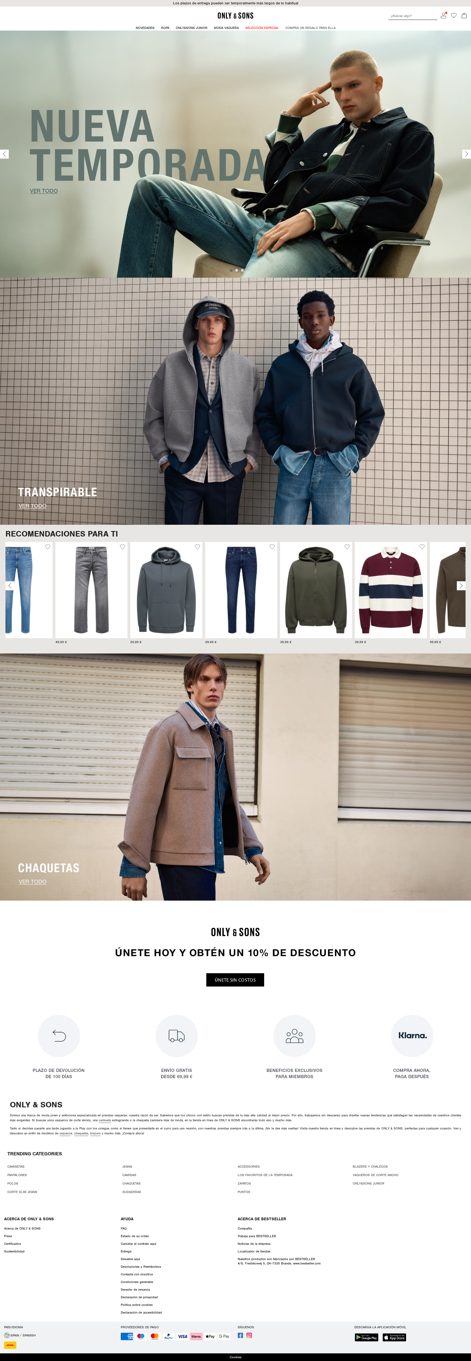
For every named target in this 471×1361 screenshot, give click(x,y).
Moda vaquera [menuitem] (226, 28)
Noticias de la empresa (254, 1244)
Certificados (12, 1244)
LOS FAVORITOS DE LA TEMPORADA (265, 1175)
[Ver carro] (464, 16)
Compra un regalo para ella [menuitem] (310, 28)
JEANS (127, 1166)
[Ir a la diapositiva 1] (231, 270)
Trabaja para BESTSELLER (257, 1236)
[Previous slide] (4, 154)
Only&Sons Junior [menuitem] (191, 28)
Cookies (235, 1357)
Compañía (245, 1228)
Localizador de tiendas (254, 1251)
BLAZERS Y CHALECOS (370, 1166)
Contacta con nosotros (137, 1274)
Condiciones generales (137, 1282)
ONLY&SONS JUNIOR (368, 1183)
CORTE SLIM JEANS (22, 1192)
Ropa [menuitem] (165, 28)
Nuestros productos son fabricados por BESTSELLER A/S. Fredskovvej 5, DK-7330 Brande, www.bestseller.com (279, 1261)
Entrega (126, 1251)
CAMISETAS (16, 1166)
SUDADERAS (131, 1192)
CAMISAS (129, 1175)
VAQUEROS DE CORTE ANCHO (375, 1175)
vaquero (65, 1133)
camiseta (105, 1120)
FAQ (124, 1228)
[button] (41, 590)
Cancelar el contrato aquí (138, 1244)
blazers (95, 1133)
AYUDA (127, 1218)
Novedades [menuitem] (145, 28)
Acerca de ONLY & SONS (29, 1218)
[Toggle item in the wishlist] (72, 548)
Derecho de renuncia (135, 1289)
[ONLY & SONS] (235, 18)
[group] (41, 595)
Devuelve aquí (130, 1259)
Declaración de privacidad (139, 1297)
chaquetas (81, 1133)
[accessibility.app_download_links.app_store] (396, 1338)
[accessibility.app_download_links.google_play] (368, 1338)
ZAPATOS (244, 1183)
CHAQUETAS (131, 1183)
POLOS (12, 1183)
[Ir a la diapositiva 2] (236, 270)
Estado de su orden (135, 1236)
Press (8, 1236)
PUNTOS (244, 1192)
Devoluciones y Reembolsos (141, 1266)
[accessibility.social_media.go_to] (240, 1337)
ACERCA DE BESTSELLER (262, 1218)
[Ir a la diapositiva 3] (242, 270)
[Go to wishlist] (454, 17)
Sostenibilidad (14, 1251)
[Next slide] (466, 154)
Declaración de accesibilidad (141, 1312)
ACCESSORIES (249, 1166)
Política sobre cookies (137, 1305)
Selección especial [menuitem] (262, 28)
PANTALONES (17, 1175)
